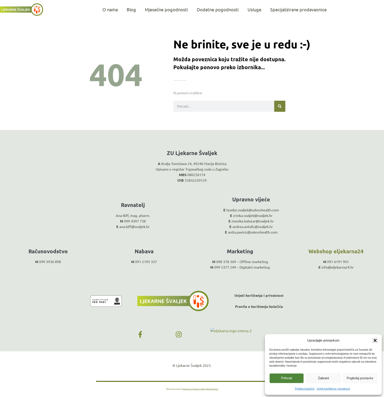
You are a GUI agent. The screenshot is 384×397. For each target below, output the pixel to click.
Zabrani (323, 378)
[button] (375, 340)
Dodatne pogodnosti (218, 9)
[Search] (279, 106)
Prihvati (286, 378)
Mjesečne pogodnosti (166, 9)
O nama (110, 9)
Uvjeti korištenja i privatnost (333, 388)
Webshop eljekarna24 (336, 251)
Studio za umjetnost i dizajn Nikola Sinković (200, 388)
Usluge (254, 9)
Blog (131, 9)
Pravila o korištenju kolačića (259, 306)
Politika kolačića (304, 388)
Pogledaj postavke (360, 378)
